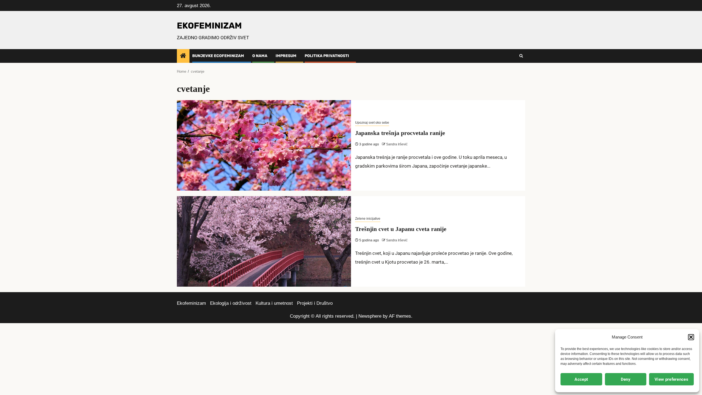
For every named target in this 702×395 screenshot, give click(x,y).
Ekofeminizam (191, 303)
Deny (625, 379)
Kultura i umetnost (274, 303)
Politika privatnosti (327, 55)
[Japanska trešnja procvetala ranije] (264, 145)
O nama (259, 55)
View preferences (671, 379)
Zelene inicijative (367, 219)
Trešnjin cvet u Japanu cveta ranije (400, 228)
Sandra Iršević (396, 144)
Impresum (286, 55)
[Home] (183, 56)
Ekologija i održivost (230, 303)
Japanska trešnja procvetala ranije (400, 132)
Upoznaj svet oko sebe (372, 123)
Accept (581, 379)
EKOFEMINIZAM (209, 26)
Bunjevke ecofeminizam (218, 55)
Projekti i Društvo (315, 303)
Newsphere (369, 316)
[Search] (521, 56)
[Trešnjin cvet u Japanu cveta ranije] (264, 241)
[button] (691, 337)
